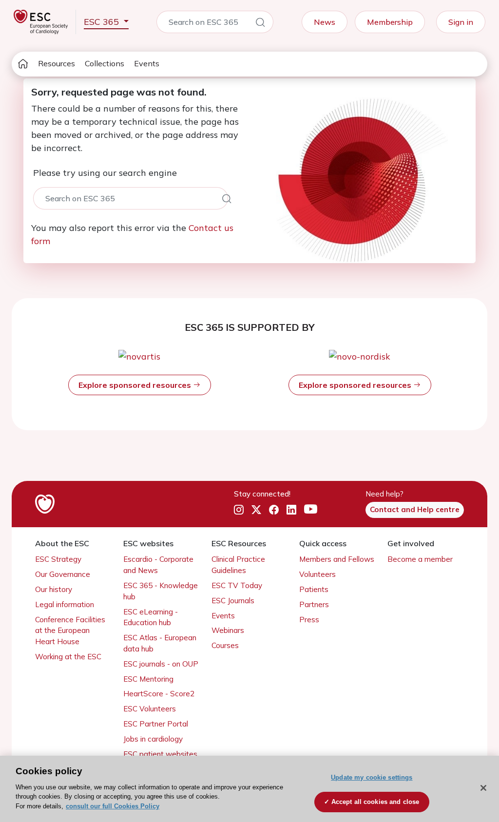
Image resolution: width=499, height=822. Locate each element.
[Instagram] (239, 509)
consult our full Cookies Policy (112, 806)
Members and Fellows (336, 559)
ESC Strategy (58, 559)
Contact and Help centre (415, 509)
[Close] (483, 788)
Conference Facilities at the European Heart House (70, 631)
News (324, 22)
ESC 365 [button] (102, 21)
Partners (314, 604)
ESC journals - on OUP (160, 664)
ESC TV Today (236, 585)
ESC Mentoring (148, 679)
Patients (313, 589)
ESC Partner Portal (155, 723)
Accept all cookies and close (375, 801)
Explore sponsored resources (135, 385)
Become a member (420, 559)
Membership (390, 22)
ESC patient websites (160, 754)
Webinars (227, 630)
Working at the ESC (68, 656)
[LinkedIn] (291, 509)
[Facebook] (274, 509)
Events (146, 63)
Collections (104, 63)
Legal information (64, 604)
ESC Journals (232, 600)
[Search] (260, 24)
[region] (249, 789)
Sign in (460, 22)
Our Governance (62, 574)
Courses (225, 645)
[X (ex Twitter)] (256, 509)
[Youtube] (310, 509)
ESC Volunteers (149, 708)
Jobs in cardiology (153, 739)
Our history (53, 589)
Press (309, 619)
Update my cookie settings (371, 777)
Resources (56, 63)
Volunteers (317, 574)
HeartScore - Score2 (158, 693)
